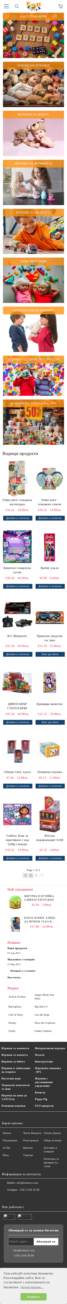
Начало (7, 1133)
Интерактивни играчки (50, 1048)
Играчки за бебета (13, 1061)
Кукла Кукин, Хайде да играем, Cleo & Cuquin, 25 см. (39, 920)
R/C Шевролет (17, 636)
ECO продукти (44, 1105)
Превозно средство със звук (50, 638)
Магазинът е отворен (21, 959)
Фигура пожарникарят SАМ (49, 838)
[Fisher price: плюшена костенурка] (17, 478)
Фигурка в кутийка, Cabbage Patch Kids (39, 898)
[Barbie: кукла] (50, 546)
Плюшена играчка (49, 772)
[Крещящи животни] (50, 683)
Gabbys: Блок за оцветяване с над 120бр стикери (17, 840)
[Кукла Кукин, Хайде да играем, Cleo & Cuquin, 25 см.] (15, 924)
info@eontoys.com (27, 1182)
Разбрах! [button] (33, 1296)
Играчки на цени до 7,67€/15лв (14, 1097)
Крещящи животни (50, 704)
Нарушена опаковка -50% (48, 1070)
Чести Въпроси (32, 1133)
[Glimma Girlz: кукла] (17, 751)
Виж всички (14, 977)
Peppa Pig (41, 1099)
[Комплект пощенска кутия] (17, 546)
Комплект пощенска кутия (17, 570)
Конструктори (44, 1061)
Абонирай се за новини (22, 971)
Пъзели (39, 1055)
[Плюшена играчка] (50, 751)
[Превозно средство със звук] (50, 615)
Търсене (28, 1155)
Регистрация (30, 1140)
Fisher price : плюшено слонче (49, 502)
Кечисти (40, 1092)
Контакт (28, 1147)
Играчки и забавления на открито (15, 1070)
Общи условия (52, 1140)
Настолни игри (11, 1078)
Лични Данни (52, 1133)
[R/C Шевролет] (17, 615)
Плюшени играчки (13, 1105)
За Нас (7, 1147)
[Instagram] (15, 1197)
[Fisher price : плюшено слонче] (50, 478)
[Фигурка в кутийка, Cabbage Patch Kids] (15, 902)
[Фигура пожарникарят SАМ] (50, 814)
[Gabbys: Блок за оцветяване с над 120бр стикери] (17, 814)
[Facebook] (7, 1197)
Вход (6, 1155)
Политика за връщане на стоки (51, 1163)
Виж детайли (50, 654)
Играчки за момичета (15, 1048)
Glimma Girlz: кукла (17, 772)
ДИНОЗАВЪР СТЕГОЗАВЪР (17, 706)
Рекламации (10, 1140)
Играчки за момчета (14, 1055)
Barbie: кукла (50, 568)
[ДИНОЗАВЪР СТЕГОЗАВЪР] (17, 683)
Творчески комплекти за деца (15, 1087)
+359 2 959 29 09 (29, 1189)
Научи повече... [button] (32, 1287)
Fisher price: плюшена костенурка (17, 502)
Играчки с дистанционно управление (44, 1082)
